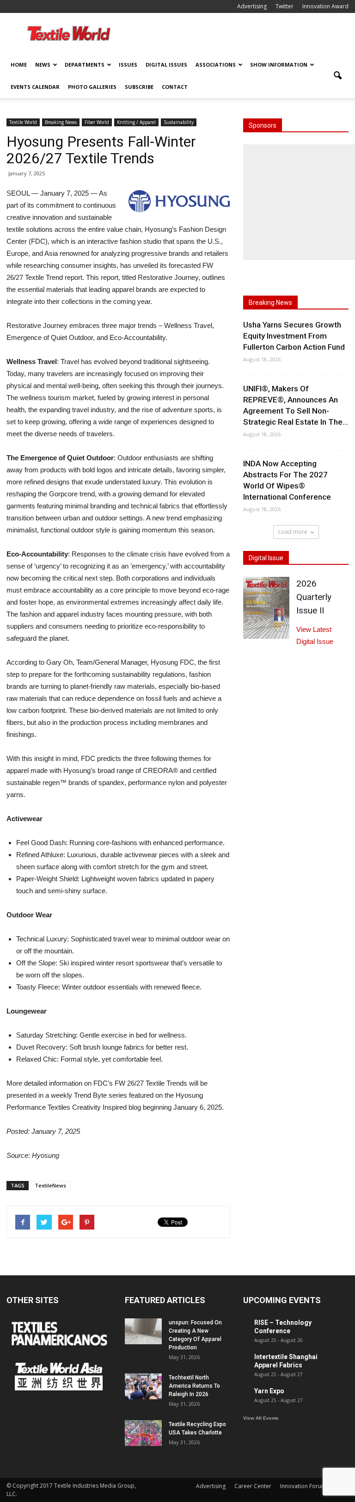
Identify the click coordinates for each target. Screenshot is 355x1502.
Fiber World (97, 122)
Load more (292, 532)
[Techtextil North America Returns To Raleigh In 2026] (143, 1386)
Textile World (23, 122)
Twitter (284, 6)
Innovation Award (325, 6)
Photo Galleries (92, 86)
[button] (337, 76)
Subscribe (139, 86)
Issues (128, 64)
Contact (175, 86)
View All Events (261, 1418)
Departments (84, 64)
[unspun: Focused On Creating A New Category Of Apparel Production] (143, 1331)
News (42, 64)
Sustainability (179, 122)
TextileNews (50, 1185)
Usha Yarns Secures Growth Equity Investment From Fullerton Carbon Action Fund (294, 336)
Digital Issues (166, 64)
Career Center (252, 1486)
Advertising (252, 6)
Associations (216, 64)
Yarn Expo (269, 1391)
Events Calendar (35, 86)
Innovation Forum (303, 1486)
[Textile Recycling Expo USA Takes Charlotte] (143, 1433)
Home (19, 64)
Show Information (278, 64)
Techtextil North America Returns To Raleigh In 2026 (194, 1385)
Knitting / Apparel (136, 122)
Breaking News (61, 122)
